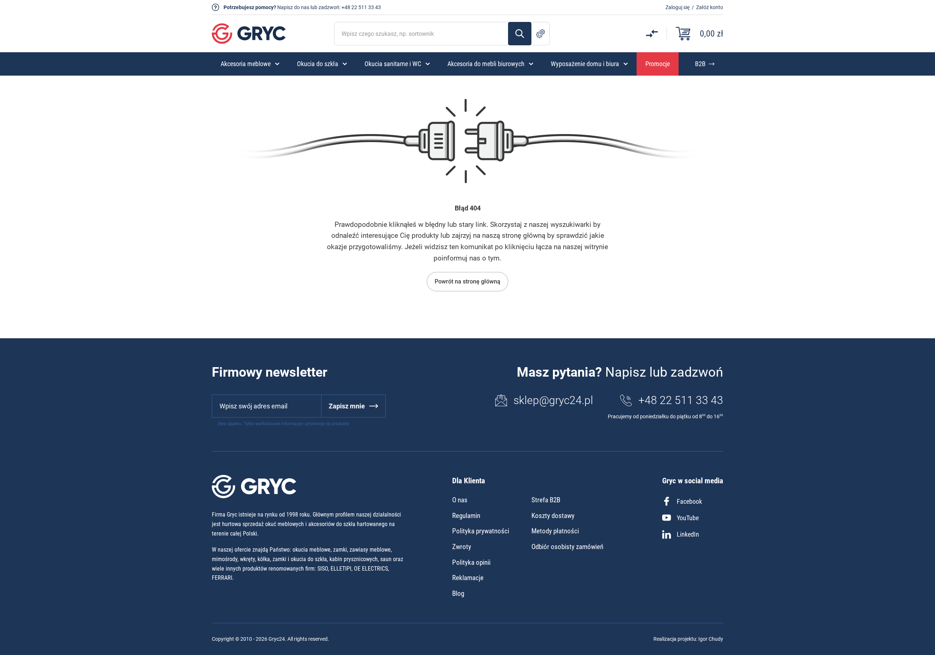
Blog (458, 593)
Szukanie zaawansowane (540, 33)
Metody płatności (555, 531)
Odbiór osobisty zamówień (567, 546)
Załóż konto (709, 7)
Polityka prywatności (480, 531)
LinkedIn (688, 534)
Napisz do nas (293, 7)
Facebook (689, 501)
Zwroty (461, 546)
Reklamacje (468, 578)
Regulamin (466, 515)
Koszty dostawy (553, 515)
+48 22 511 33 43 (361, 7)
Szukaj (519, 33)
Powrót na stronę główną (467, 281)
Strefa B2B (545, 500)
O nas (460, 500)
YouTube (688, 518)
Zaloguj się (677, 7)
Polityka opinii (471, 562)
